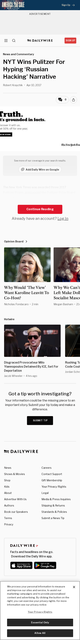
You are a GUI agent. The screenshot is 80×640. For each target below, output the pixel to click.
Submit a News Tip (52, 518)
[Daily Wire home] (40, 41)
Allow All (39, 632)
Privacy (8, 524)
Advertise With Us (15, 499)
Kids (6, 486)
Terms (8, 518)
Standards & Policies (54, 511)
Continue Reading (40, 209)
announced (33, 192)
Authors (9, 505)
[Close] (74, 587)
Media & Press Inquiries (56, 499)
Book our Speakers (16, 511)
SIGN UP (70, 40)
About (8, 492)
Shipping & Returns (53, 505)
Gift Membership (51, 480)
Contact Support (51, 474)
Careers (46, 467)
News (7, 467)
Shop (7, 480)
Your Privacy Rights (53, 486)
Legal (45, 492)
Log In (62, 218)
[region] (40, 610)
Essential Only (40, 622)
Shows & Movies (14, 474)
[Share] (73, 99)
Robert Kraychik (13, 85)
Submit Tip (40, 420)
